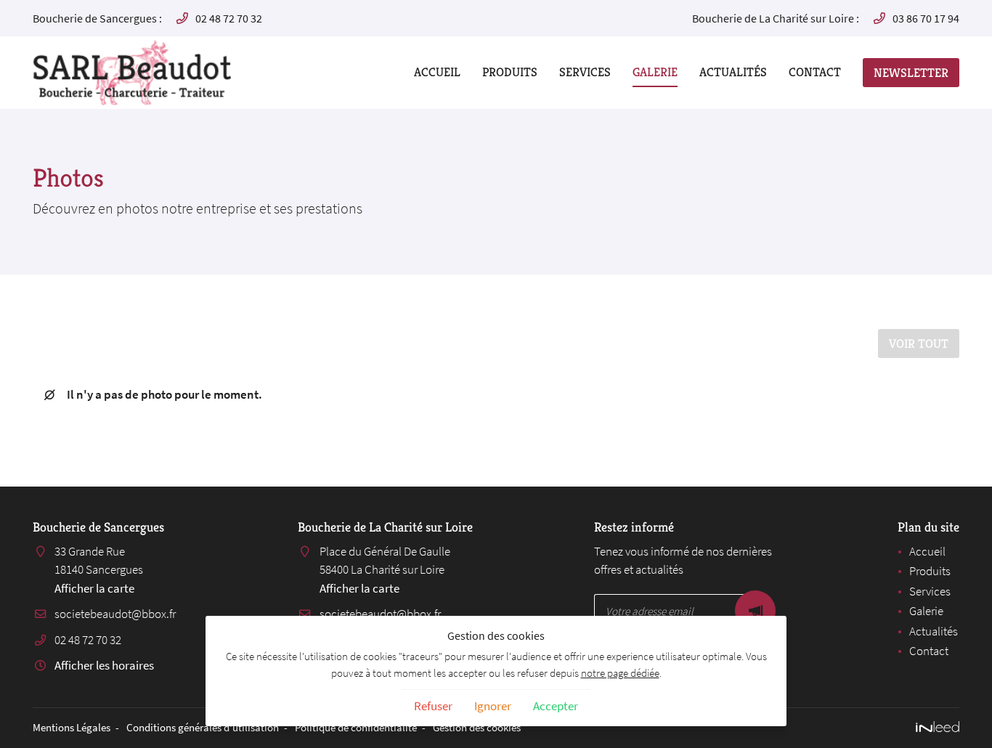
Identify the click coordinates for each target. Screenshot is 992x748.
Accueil (437, 72)
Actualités (733, 72)
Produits (509, 72)
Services (585, 72)
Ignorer (492, 706)
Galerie (655, 72)
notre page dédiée (620, 673)
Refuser (433, 706)
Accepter (555, 706)
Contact (815, 72)
